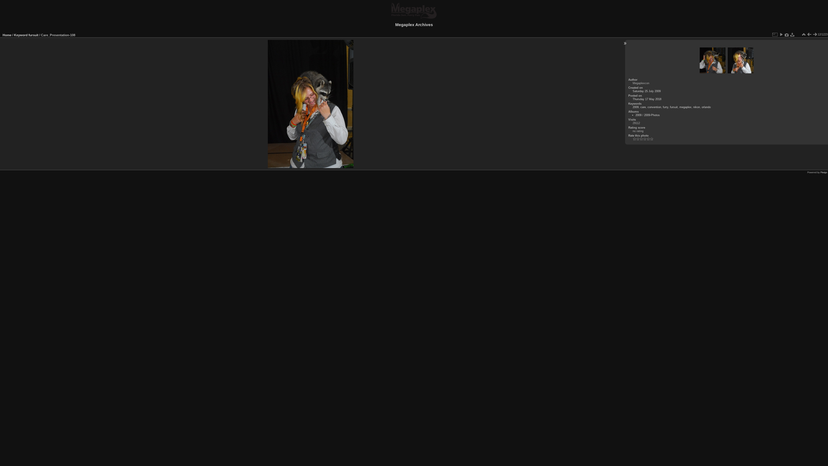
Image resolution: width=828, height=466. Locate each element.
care (643, 107)
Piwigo (823, 172)
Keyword (21, 35)
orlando (706, 107)
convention (654, 107)
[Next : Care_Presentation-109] (815, 34)
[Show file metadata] (787, 34)
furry (665, 107)
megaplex (685, 107)
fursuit (33, 35)
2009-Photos (652, 115)
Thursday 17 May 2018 (647, 99)
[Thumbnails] (803, 34)
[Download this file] (792, 34)
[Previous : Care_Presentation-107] (809, 34)
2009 (636, 107)
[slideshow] (781, 34)
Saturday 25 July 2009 (647, 91)
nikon (696, 107)
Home (7, 35)
